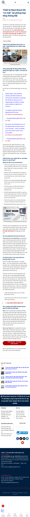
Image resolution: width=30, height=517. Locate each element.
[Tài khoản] (28, 2)
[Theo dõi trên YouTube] (22, 442)
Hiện (9, 41)
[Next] (7, 354)
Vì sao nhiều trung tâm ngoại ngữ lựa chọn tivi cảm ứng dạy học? (16, 386)
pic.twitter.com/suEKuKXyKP (13, 135)
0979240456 (9, 463)
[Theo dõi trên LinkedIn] (27, 438)
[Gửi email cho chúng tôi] (24, 438)
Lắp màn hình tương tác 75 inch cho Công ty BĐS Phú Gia (16, 382)
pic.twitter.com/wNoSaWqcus (14, 114)
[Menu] (15, 2)
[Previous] (4, 354)
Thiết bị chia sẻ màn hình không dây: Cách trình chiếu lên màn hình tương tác (16, 377)
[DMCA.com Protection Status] (20, 427)
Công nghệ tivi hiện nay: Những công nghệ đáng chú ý (16, 372)
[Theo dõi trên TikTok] (20, 438)
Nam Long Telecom (18, 20)
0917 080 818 (9, 480)
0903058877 (17, 463)
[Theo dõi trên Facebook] (17, 438)
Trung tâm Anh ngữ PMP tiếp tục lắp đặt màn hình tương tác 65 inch (17, 368)
